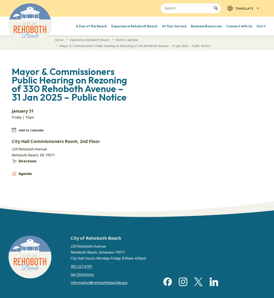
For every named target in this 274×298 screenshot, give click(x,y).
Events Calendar (127, 40)
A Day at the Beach (91, 26)
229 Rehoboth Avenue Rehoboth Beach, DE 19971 (33, 152)
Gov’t (260, 26)
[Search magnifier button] (217, 8)
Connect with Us (239, 26)
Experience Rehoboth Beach (134, 26)
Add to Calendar (31, 130)
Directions (27, 161)
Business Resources (206, 26)
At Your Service (174, 26)
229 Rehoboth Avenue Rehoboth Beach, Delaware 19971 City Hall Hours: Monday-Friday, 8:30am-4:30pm (108, 252)
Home (59, 40)
